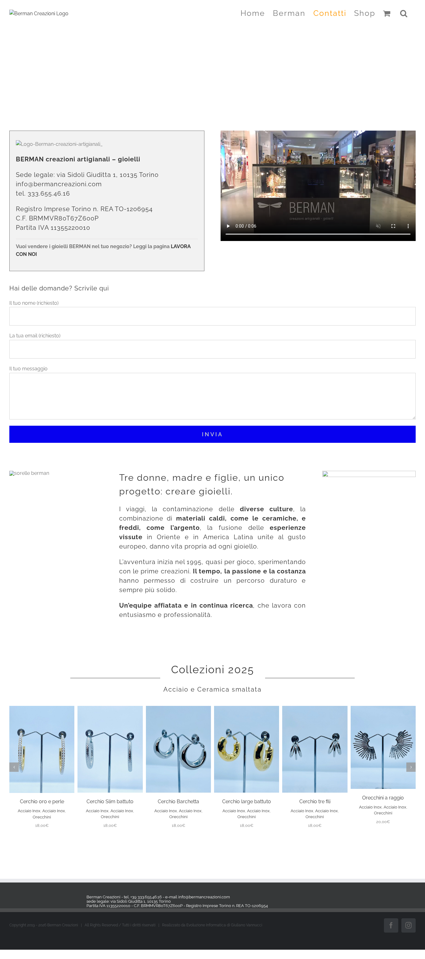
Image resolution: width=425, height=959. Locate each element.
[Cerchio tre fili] (314, 709)
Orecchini (42, 817)
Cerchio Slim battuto (109, 801)
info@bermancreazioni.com (59, 184)
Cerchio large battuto (246, 801)
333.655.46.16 (49, 193)
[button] (404, 13)
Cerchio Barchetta (178, 801)
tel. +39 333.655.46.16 (143, 897)
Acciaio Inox (29, 810)
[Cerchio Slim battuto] (109, 709)
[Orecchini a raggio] (383, 709)
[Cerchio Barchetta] (178, 709)
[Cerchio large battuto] (246, 709)
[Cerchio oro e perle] (41, 709)
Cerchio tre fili (314, 801)
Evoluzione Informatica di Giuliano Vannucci (224, 925)
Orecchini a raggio (383, 798)
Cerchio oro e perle (42, 801)
